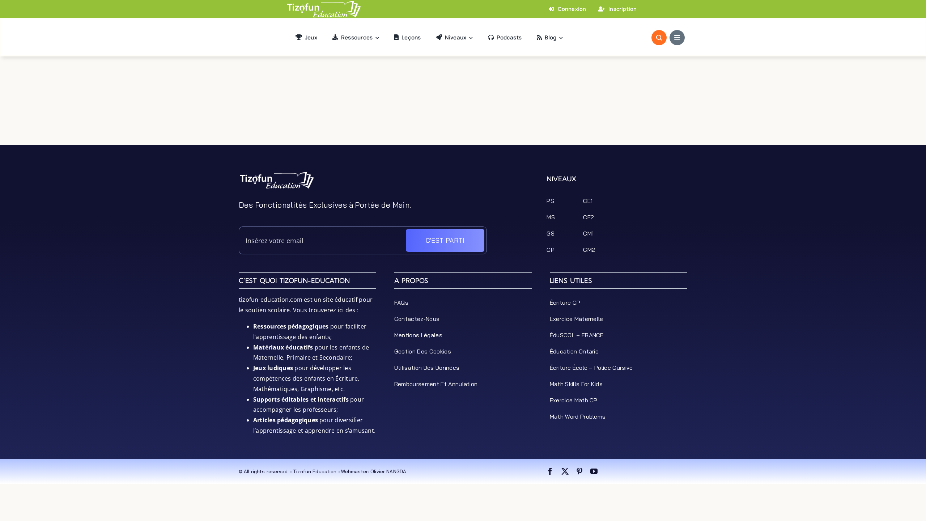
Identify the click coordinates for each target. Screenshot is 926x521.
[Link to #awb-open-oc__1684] (677, 37)
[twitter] (565, 471)
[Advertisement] (463, 129)
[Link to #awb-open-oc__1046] (659, 37)
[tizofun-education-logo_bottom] (277, 174)
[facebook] (550, 471)
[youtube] (594, 471)
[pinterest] (579, 471)
